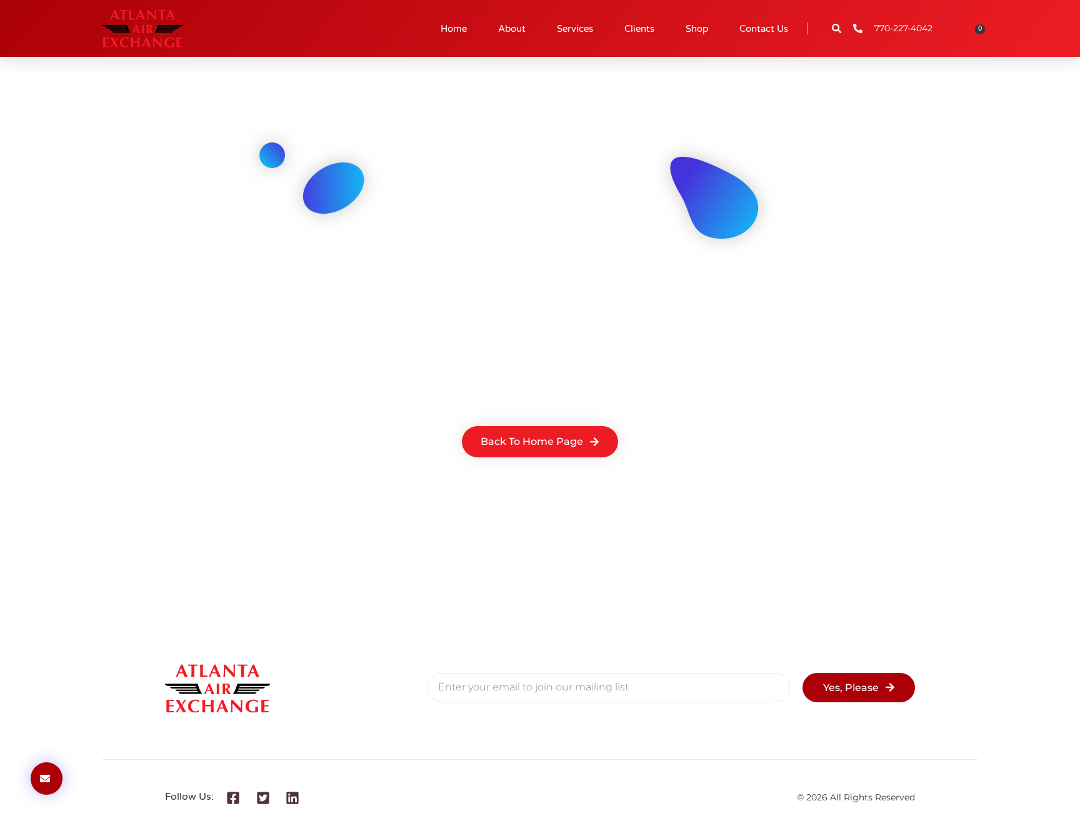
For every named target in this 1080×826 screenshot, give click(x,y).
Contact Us (763, 28)
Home (454, 28)
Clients (639, 28)
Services (575, 28)
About (512, 28)
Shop (697, 28)
